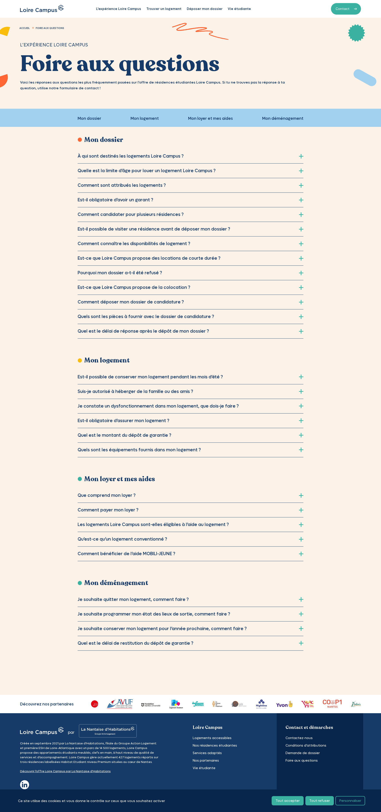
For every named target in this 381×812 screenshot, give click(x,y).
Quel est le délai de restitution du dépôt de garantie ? (135, 643)
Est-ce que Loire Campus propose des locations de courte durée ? (149, 258)
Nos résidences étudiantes (215, 745)
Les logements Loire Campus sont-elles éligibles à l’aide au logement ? (153, 524)
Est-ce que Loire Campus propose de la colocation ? (134, 287)
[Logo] (42, 9)
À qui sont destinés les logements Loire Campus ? (131, 156)
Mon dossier (89, 118)
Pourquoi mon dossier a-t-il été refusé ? (120, 272)
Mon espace (307, 9)
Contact (342, 9)
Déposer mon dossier (204, 9)
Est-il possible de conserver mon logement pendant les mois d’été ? (150, 376)
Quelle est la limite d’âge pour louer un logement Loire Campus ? (147, 170)
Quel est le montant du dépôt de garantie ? (124, 435)
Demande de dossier (303, 753)
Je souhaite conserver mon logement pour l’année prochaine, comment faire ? (162, 628)
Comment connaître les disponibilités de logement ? (134, 243)
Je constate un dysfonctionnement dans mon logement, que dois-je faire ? (158, 406)
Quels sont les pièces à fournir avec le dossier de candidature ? (146, 316)
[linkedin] (24, 784)
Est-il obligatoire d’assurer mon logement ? (123, 420)
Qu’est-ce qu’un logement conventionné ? (122, 539)
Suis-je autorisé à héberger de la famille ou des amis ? (135, 391)
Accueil (24, 28)
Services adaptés (207, 753)
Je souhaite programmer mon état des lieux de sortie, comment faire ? (154, 614)
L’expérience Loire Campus (118, 9)
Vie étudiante (239, 9)
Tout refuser (319, 800)
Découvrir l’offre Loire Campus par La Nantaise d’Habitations (65, 771)
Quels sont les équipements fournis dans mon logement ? (139, 449)
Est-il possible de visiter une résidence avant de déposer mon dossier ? (154, 229)
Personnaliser (350, 800)
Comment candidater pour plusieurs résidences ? (131, 214)
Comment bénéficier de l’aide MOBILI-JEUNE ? (126, 553)
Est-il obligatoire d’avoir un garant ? (115, 199)
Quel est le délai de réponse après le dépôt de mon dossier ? (143, 331)
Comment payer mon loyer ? (108, 510)
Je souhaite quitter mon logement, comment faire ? (133, 599)
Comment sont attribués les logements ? (122, 185)
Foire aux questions (302, 760)
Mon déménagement (282, 118)
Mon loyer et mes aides (210, 118)
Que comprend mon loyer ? (107, 495)
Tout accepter (288, 800)
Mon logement (145, 118)
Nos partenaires (206, 760)
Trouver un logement (163, 9)
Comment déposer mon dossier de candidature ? (131, 302)
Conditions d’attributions (306, 745)
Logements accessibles (212, 738)
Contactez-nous (299, 738)
